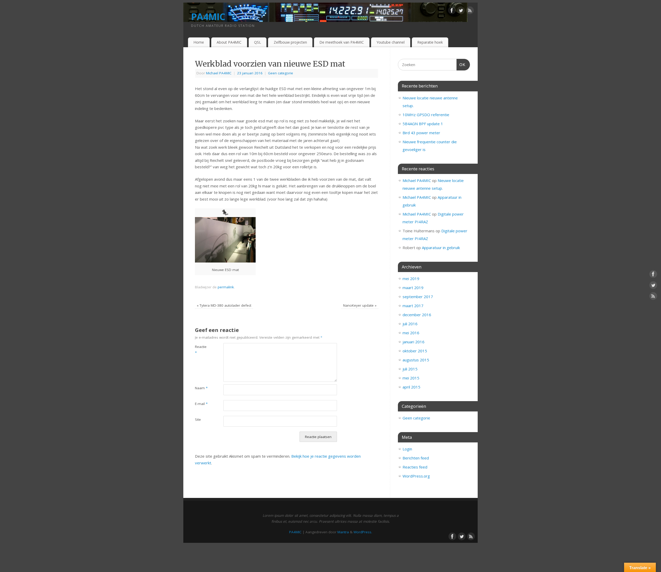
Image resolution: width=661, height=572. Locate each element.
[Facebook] (452, 11)
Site (198, 419)
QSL (257, 42)
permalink (226, 287)
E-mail (201, 403)
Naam (201, 388)
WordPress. (362, 532)
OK (461, 64)
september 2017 (418, 296)
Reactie (201, 349)
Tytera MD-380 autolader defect (224, 305)
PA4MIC (208, 16)
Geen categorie (280, 73)
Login (407, 448)
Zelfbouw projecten (290, 42)
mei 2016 (411, 332)
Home (198, 42)
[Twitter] (461, 11)
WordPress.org (416, 476)
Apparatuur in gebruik (441, 247)
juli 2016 (410, 323)
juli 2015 (410, 368)
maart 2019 (413, 287)
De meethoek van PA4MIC (341, 42)
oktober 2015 (415, 350)
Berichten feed (416, 457)
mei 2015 (411, 377)
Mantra (343, 532)
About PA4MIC (229, 42)
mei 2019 (411, 278)
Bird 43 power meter (421, 132)
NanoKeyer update (359, 305)
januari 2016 (413, 341)
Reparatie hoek (430, 42)
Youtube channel (390, 42)
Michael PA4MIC (219, 73)
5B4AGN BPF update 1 (423, 123)
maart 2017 (413, 305)
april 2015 (411, 387)
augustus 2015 (416, 359)
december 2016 (417, 314)
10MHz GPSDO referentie (426, 114)
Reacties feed (415, 467)
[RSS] (470, 11)
